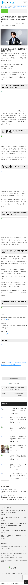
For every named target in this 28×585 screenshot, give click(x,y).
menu (25, 2)
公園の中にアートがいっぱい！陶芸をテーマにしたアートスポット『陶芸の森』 (15, 388)
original (17, 478)
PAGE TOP (26, 582)
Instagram (8, 578)
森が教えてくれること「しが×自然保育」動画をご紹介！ (12, 394)
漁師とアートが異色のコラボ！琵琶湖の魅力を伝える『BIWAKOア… (18, 466)
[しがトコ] (8, 2)
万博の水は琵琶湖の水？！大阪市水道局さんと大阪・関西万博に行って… (18, 419)
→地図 (6, 319)
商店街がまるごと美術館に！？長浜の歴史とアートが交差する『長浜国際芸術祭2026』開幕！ (13, 524)
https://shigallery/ (5, 333)
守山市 (17, 23)
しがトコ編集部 (12, 25)
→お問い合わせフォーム (10, 574)
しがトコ (8, 583)
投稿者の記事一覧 (14, 378)
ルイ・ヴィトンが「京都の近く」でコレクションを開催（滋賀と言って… (18, 429)
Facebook (2, 578)
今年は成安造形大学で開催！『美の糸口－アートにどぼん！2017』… (18, 447)
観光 (21, 459)
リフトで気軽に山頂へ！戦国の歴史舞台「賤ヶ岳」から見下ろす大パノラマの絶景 (13, 511)
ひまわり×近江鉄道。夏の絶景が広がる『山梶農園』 (14, 530)
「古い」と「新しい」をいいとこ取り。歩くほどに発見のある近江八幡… (18, 456)
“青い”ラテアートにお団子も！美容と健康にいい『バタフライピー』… (18, 410)
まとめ (21, 478)
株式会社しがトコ (11, 573)
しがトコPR (5, 486)
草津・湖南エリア (23, 23)
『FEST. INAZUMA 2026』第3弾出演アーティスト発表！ (13, 518)
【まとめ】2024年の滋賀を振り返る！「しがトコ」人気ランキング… (18, 475)
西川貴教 (2, 25)
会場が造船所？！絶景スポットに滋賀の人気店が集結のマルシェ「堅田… (18, 438)
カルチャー (11, 6)
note (11, 578)
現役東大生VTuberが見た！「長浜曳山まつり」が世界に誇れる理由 (14, 536)
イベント (6, 6)
